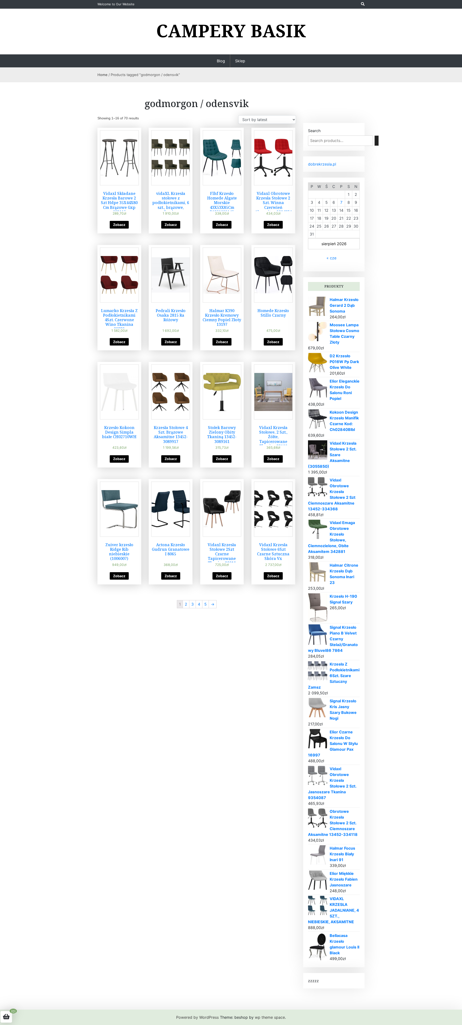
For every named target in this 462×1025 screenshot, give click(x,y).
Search (314, 130)
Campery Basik (231, 30)
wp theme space (270, 1017)
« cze (331, 258)
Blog (221, 60)
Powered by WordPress (197, 1017)
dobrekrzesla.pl (322, 164)
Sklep (240, 60)
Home (102, 75)
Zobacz (119, 225)
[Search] (376, 140)
